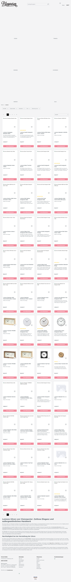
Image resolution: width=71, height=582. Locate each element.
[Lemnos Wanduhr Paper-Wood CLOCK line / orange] (44, 454)
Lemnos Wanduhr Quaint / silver (43, 496)
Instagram (38, 565)
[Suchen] (48, 4)
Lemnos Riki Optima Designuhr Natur (25, 199)
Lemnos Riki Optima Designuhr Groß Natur (42, 331)
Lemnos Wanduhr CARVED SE (60, 133)
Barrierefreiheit (21, 565)
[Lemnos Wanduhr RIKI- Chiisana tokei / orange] (27, 487)
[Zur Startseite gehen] (9, 4)
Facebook (38, 564)
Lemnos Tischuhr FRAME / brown (9, 364)
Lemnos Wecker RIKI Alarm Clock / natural (43, 133)
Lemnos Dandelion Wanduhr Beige (61, 265)
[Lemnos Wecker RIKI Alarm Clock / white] (61, 222)
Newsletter (38, 567)
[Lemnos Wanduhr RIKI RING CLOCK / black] (10, 487)
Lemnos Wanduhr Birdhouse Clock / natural (26, 298)
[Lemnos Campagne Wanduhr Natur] (10, 123)
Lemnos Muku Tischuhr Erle (61, 363)
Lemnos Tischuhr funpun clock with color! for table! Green (26, 430)
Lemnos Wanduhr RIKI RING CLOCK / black (10, 496)
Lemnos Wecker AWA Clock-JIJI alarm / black (10, 199)
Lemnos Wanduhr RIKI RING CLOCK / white (10, 430)
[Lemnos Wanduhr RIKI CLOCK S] (27, 354)
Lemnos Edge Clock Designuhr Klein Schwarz (26, 232)
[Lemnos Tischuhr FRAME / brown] (10, 354)
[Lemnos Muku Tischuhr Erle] (61, 354)
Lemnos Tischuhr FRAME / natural (9, 331)
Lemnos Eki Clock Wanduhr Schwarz (26, 265)
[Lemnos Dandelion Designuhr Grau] (27, 321)
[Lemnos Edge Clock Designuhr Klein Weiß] (61, 420)
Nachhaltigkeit (21, 560)
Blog (37, 562)
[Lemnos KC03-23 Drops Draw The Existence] (44, 420)
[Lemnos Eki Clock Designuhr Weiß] (44, 189)
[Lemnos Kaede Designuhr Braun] (27, 123)
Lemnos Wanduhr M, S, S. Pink (60, 397)
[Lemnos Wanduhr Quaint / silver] (44, 487)
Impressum (21, 567)
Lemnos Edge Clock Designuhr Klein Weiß (59, 430)
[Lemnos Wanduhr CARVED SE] (61, 123)
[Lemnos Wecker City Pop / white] (44, 354)
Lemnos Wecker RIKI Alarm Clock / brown (9, 265)
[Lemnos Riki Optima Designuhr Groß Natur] (44, 321)
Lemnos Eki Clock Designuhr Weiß (41, 199)
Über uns (20, 558)
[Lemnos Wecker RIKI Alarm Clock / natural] (44, 123)
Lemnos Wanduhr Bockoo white (9, 397)
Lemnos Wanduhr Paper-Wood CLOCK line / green (9, 463)
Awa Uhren (58, 543)
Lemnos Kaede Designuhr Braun (26, 133)
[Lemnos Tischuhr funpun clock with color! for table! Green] (27, 420)
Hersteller (5, 108)
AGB (19, 562)
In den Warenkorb (10, 146)
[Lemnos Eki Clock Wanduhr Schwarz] (27, 255)
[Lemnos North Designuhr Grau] (61, 156)
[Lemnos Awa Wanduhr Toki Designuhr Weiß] (61, 288)
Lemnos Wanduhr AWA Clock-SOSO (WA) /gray (60, 199)
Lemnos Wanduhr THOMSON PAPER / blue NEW (26, 397)
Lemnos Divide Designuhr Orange (43, 232)
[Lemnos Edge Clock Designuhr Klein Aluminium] (44, 255)
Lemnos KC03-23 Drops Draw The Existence (43, 430)
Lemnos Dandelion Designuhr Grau (24, 331)
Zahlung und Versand (40, 560)
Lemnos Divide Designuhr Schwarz (43, 397)
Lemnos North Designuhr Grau (60, 166)
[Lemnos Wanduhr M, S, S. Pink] (61, 387)
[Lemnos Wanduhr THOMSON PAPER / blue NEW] (27, 387)
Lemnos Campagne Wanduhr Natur (7, 133)
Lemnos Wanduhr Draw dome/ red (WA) (42, 298)
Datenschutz (21, 561)
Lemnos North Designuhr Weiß (43, 166)
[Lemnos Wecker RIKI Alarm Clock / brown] (10, 255)
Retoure (38, 561)
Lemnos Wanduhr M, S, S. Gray (60, 463)
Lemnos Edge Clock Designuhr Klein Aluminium (43, 265)
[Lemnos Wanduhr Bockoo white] (10, 387)
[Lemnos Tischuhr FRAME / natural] (10, 321)
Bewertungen (39, 568)
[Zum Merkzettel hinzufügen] (15, 127)
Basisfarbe (21, 108)
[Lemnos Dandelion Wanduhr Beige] (61, 255)
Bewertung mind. (35, 108)
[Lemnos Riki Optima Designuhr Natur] (27, 189)
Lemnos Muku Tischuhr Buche (25, 166)
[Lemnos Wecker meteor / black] (10, 222)
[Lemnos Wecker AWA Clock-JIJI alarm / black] (10, 189)
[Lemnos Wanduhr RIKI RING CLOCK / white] (10, 420)
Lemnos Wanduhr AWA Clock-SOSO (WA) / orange (9, 298)
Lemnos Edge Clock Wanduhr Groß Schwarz (60, 496)
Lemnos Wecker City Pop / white (43, 364)
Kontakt (38, 558)
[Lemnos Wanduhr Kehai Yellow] (10, 156)
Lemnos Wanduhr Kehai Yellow (9, 166)
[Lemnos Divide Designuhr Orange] (44, 222)
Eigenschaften (12, 108)
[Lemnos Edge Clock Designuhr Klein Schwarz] (27, 222)
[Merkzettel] (60, 3)
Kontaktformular (10, 570)
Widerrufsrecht (21, 564)
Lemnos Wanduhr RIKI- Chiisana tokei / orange (25, 496)
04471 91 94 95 (4, 560)
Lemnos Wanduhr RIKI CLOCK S (25, 364)
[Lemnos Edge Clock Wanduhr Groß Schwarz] (61, 487)
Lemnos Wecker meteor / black (9, 232)
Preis (28, 108)
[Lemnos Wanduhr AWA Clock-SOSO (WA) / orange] (10, 288)
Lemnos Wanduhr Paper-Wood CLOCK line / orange (43, 463)
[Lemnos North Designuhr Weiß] (44, 156)
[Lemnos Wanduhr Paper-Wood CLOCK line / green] (10, 454)
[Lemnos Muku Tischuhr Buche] (27, 156)
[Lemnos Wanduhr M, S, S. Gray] (61, 454)
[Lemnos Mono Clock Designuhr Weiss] (61, 321)
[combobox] (37, 4)
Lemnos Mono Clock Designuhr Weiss (59, 331)
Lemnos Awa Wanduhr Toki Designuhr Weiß (60, 298)
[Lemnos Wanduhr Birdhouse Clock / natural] (27, 288)
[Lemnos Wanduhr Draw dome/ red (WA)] (44, 288)
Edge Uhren (52, 543)
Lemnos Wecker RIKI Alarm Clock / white (60, 232)
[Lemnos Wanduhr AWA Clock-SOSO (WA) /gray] (61, 189)
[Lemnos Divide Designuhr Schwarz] (44, 387)
